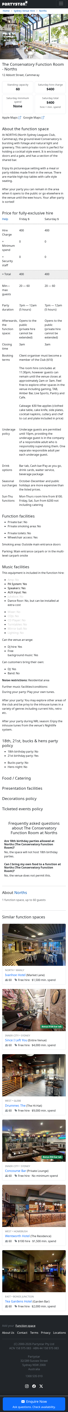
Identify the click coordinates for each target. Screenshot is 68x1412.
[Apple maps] (19, 117)
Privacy (45, 1333)
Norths (43, 10)
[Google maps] (42, 117)
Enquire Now (34, 1404)
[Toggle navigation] (61, 3)
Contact (22, 1333)
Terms (34, 1333)
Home (6, 10)
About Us (8, 1333)
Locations (59, 1333)
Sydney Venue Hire (24, 10)
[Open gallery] (34, 36)
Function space (25, 1326)
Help (5, 219)
